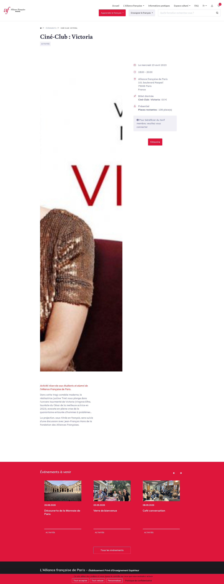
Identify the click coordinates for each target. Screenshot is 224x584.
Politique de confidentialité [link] (138, 580)
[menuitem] (115, 7)
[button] (155, 141)
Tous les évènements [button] (112, 550)
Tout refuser (98, 580)
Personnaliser (114, 580)
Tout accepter (80, 580)
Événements (51, 28)
